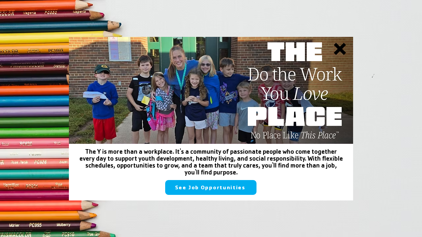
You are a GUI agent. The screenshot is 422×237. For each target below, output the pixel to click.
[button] (340, 49)
